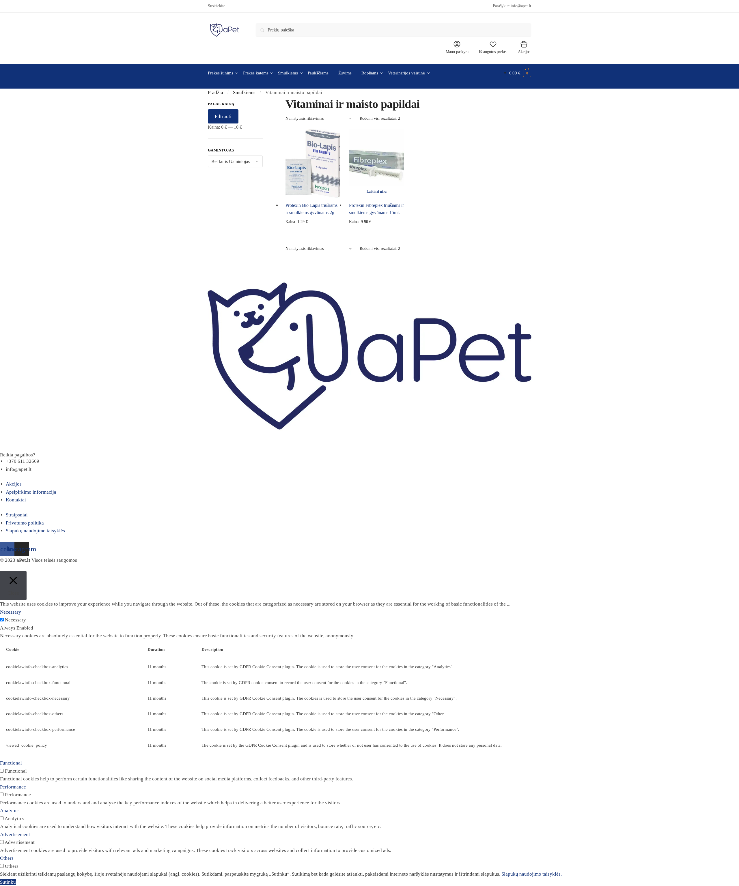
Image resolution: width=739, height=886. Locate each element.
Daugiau (376, 231)
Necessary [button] (10, 612)
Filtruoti (223, 116)
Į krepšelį (313, 231)
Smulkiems (244, 92)
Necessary (15, 620)
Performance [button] (13, 787)
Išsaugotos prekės (493, 52)
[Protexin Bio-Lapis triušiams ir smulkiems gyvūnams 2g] (312, 163)
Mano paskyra (457, 52)
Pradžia (215, 92)
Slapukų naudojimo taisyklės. (531, 874)
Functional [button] (11, 763)
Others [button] (7, 858)
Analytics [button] (10, 810)
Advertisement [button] (15, 834)
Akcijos (524, 52)
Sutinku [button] (8, 882)
